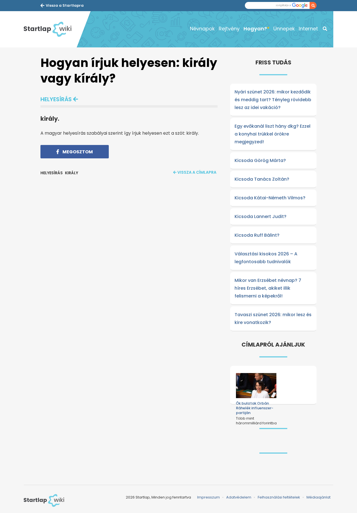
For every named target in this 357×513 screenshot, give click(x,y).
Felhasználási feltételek (279, 497)
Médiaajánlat (319, 497)
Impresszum (208, 497)
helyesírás (56, 99)
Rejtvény (229, 28)
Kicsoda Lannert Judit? (260, 216)
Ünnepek (284, 28)
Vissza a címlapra (196, 172)
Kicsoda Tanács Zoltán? (262, 179)
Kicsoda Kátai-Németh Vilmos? (270, 198)
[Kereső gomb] (313, 5)
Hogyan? (255, 28)
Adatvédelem (238, 497)
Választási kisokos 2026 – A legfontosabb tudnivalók (266, 258)
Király (71, 173)
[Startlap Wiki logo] (44, 500)
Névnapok (202, 28)
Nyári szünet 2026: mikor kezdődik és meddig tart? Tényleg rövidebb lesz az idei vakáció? (273, 100)
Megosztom (77, 152)
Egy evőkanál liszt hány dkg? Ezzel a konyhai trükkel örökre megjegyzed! (272, 134)
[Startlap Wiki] (50, 29)
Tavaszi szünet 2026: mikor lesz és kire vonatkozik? (273, 318)
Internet (308, 28)
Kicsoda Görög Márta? (260, 160)
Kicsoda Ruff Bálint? (257, 235)
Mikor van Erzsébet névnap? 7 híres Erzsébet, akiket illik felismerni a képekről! (268, 288)
